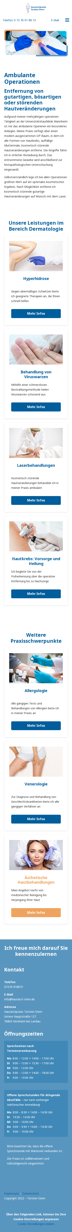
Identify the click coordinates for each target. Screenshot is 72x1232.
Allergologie (36, 690)
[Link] (36, 8)
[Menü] (67, 20)
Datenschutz (30, 1193)
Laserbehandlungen (36, 465)
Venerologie (36, 784)
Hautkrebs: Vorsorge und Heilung (36, 561)
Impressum (11, 1193)
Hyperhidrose (36, 278)
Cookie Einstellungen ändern (36, 1224)
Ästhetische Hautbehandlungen (36, 880)
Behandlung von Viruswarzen (36, 374)
